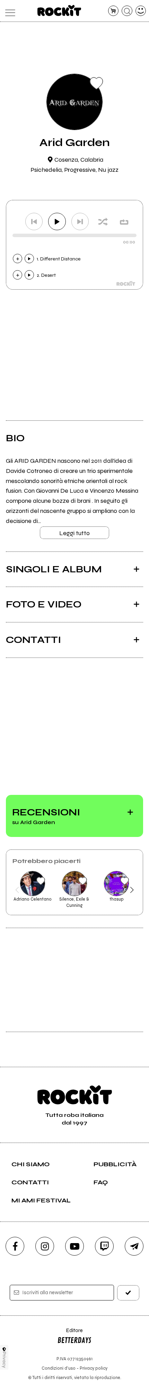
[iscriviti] (128, 1292)
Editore (70, 1334)
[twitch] (104, 1246)
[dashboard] (140, 11)
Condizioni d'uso (59, 1368)
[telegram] (134, 1246)
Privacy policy (93, 1368)
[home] (59, 10)
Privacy (4, 1360)
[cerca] (127, 11)
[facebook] (15, 1246)
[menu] (8, 11)
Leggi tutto (74, 533)
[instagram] (44, 1246)
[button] (17, 889)
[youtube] (74, 1246)
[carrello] (113, 11)
